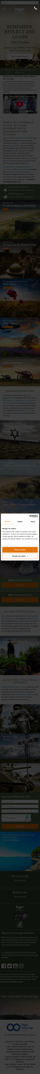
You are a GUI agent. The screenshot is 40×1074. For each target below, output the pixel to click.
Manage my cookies (19, 556)
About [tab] (33, 521)
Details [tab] (20, 521)
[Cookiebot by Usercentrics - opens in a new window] (29, 516)
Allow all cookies (20, 549)
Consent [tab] (7, 521)
